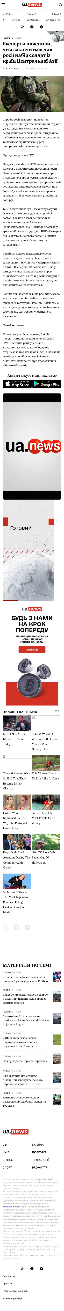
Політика (39, 1152)
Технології (40, 1160)
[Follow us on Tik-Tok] (22, 27)
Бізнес (8, 1160)
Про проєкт (9, 1276)
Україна (38, 1145)
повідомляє (20, 155)
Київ (6, 1152)
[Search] (61, 5)
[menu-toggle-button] (3, 5)
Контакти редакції (12, 1298)
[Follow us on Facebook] (32, 27)
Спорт (7, 1168)
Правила (7, 1283)
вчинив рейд (21, 343)
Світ (18, 38)
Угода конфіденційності (15, 1291)
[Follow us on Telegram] (41, 27)
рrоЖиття (40, 1168)
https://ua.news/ (45, 1179)
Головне (8, 38)
